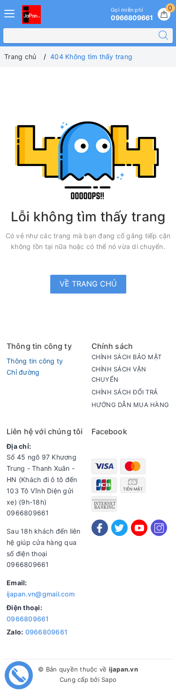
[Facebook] (100, 528)
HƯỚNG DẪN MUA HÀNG (130, 404)
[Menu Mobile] (10, 12)
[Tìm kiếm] (163, 35)
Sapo (108, 679)
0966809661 (28, 619)
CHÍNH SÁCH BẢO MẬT (127, 357)
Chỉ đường (23, 372)
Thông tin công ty (35, 361)
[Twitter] (119, 528)
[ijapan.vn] (31, 14)
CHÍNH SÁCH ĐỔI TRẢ (125, 392)
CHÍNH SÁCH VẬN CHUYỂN (119, 374)
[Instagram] (159, 528)
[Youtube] (139, 528)
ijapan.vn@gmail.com (41, 594)
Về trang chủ (88, 283)
